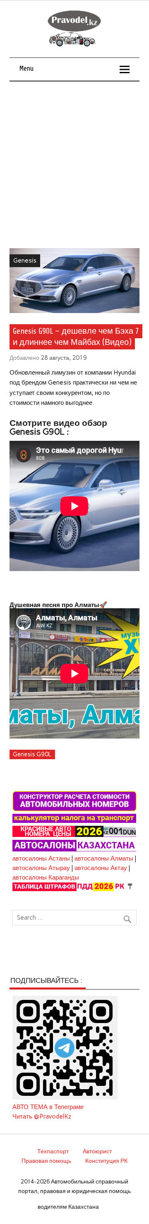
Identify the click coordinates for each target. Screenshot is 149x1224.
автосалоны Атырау (41, 868)
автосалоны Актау (100, 868)
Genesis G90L (32, 754)
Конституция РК (106, 1160)
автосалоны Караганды (45, 877)
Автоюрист (97, 1151)
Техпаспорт (53, 1151)
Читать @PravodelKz (41, 1116)
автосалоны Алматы (103, 858)
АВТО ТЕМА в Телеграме (48, 1107)
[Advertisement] (74, 160)
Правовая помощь (46, 1160)
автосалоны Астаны (41, 858)
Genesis (24, 260)
